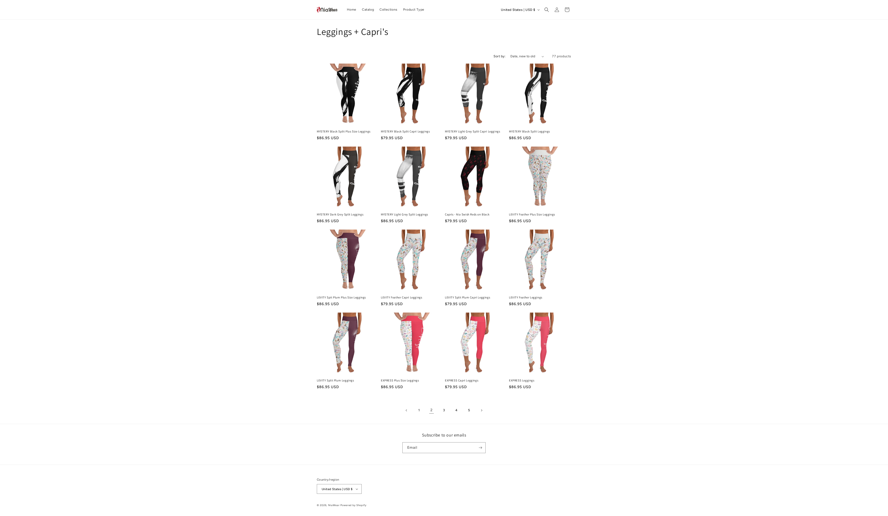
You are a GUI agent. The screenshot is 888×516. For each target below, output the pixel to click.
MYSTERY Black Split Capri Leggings (405, 131)
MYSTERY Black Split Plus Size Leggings (343, 131)
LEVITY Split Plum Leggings (335, 380)
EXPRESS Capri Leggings (461, 380)
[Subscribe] (480, 447)
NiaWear (334, 505)
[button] (547, 10)
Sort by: (499, 56)
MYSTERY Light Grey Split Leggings (404, 214)
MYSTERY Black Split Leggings (529, 131)
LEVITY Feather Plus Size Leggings (532, 214)
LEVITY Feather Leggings (525, 297)
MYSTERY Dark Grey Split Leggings (340, 214)
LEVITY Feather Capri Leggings (401, 297)
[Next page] (481, 410)
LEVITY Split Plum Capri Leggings (467, 297)
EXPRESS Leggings (521, 380)
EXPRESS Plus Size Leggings (400, 380)
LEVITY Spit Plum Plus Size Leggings (341, 297)
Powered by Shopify (353, 505)
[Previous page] (406, 410)
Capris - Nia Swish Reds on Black (467, 214)
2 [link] (431, 410)
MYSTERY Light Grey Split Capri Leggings (472, 131)
